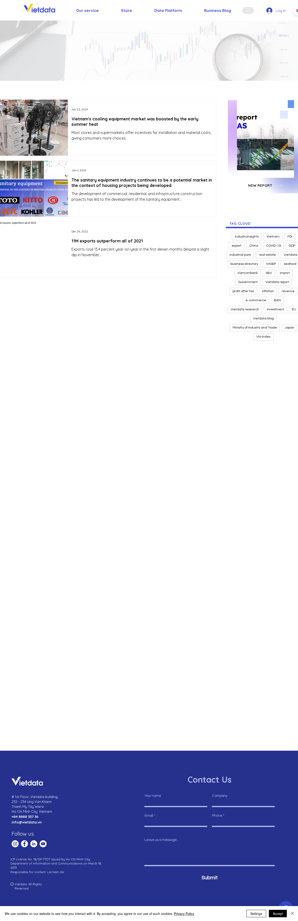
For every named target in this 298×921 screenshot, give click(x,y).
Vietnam (273, 236)
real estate (267, 254)
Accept (278, 913)
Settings (256, 913)
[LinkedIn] (33, 843)
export (236, 245)
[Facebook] (24, 843)
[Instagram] (15, 843)
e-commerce (256, 300)
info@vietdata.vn (27, 822)
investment (275, 309)
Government (247, 282)
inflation (268, 291)
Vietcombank (247, 273)
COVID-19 (273, 245)
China (253, 245)
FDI (290, 236)
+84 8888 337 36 (25, 816)
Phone (217, 815)
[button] (265, 139)
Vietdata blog (263, 318)
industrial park (240, 254)
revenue (288, 291)
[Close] (292, 913)
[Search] (248, 10)
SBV (269, 273)
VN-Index (263, 336)
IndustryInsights (247, 236)
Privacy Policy (184, 913)
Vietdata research (245, 309)
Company (219, 796)
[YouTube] (43, 843)
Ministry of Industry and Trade (255, 327)
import (285, 273)
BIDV (277, 300)
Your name (153, 796)
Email (149, 815)
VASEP (271, 264)
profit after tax (243, 291)
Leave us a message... (162, 840)
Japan (289, 327)
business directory (244, 264)
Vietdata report (277, 282)
